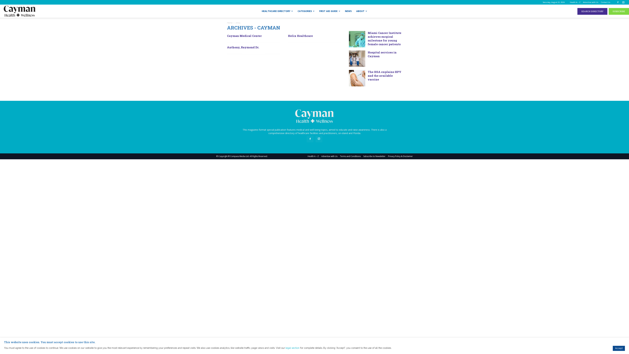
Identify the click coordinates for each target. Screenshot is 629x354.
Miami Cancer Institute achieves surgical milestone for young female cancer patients (384, 38)
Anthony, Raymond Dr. (243, 47)
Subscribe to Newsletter (374, 156)
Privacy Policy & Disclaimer (400, 156)
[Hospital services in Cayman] (357, 58)
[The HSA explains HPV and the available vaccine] (357, 78)
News (348, 11)
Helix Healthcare (300, 36)
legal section (292, 347)
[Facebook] (617, 2)
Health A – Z (575, 2)
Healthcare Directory (276, 11)
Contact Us (605, 2)
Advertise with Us (590, 2)
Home (229, 23)
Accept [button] (619, 348)
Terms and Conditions (350, 156)
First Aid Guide (328, 11)
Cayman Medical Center (244, 36)
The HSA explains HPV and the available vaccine (384, 75)
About (360, 11)
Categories (305, 11)
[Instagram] (623, 2)
